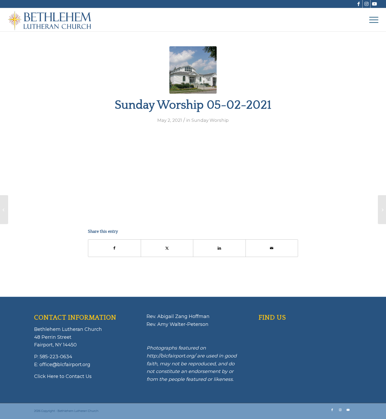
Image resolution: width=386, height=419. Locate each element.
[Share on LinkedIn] (219, 248)
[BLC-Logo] (52, 19)
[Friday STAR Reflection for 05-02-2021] (4, 209)
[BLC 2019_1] (193, 70)
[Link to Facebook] (358, 4)
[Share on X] (167, 248)
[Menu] (372, 19)
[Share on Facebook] (114, 248)
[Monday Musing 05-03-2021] (382, 209)
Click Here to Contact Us (63, 376)
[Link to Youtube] (374, 4)
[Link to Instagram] (366, 4)
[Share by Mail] (272, 248)
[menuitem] (372, 19)
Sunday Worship (210, 120)
